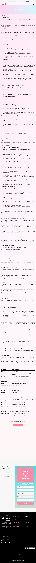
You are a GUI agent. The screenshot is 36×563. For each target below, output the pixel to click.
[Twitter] (21, 1)
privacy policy (27, 505)
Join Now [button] (28, 1)
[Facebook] (19, 1)
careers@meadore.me (26, 347)
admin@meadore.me (7, 536)
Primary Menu (33, 4)
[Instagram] (22, 1)
